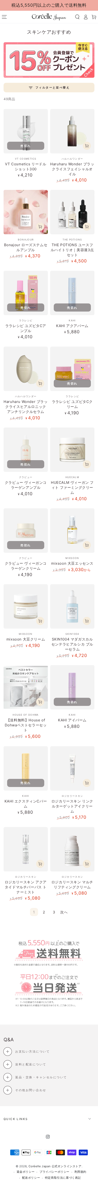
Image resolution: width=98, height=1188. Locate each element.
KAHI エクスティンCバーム (26, 803)
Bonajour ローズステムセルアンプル (26, 247)
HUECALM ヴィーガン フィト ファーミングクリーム (72, 487)
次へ (64, 912)
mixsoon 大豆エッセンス (72, 563)
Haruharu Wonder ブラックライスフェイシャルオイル (72, 169)
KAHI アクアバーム (72, 325)
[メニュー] (4, 17)
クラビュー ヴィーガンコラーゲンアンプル (26, 485)
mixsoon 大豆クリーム (25, 639)
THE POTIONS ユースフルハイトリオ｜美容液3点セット (72, 250)
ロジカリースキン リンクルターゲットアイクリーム (72, 806)
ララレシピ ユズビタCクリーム (72, 404)
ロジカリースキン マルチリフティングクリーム (72, 884)
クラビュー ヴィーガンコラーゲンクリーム (26, 566)
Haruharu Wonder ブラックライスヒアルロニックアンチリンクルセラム (26, 406)
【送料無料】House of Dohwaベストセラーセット (26, 725)
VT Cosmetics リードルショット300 (25, 166)
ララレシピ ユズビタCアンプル (25, 328)
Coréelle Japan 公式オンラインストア (55, 1166)
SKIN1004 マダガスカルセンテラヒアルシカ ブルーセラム (72, 644)
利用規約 (80, 1171)
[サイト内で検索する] (77, 17)
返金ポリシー (26, 1171)
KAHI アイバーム (72, 720)
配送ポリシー (31, 1177)
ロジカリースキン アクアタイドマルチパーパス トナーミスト (26, 887)
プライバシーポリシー (54, 1171)
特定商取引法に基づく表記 (63, 1177)
